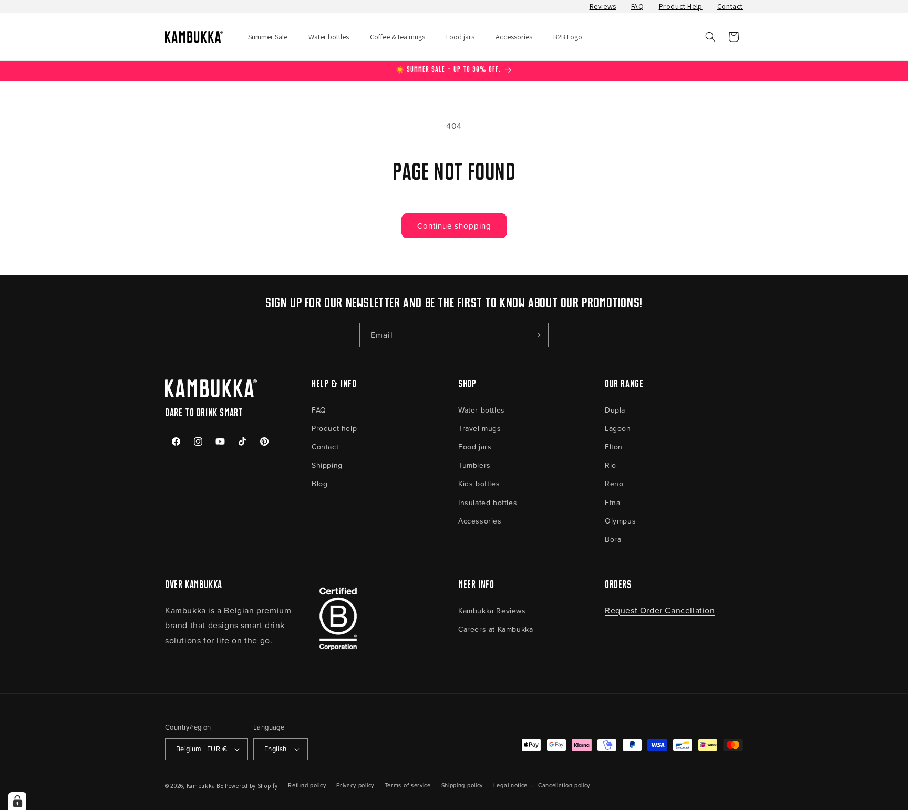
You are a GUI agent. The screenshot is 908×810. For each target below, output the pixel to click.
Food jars (474, 447)
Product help (334, 428)
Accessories (480, 521)
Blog (319, 483)
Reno (614, 483)
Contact (730, 6)
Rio (610, 465)
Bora (613, 539)
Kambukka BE (205, 786)
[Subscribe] (536, 335)
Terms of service (408, 785)
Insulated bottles (487, 502)
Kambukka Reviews (492, 611)
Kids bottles (479, 483)
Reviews (603, 6)
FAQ (637, 6)
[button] (710, 36)
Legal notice (510, 785)
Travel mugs (479, 428)
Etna (612, 502)
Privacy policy (355, 785)
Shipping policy (462, 785)
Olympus (620, 521)
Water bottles (481, 410)
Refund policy (307, 785)
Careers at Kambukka (495, 629)
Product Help (681, 6)
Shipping (327, 465)
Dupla (615, 410)
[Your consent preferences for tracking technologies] (17, 801)
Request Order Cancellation (660, 610)
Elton (614, 447)
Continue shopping (454, 225)
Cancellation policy (564, 785)
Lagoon (618, 428)
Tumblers (474, 465)
